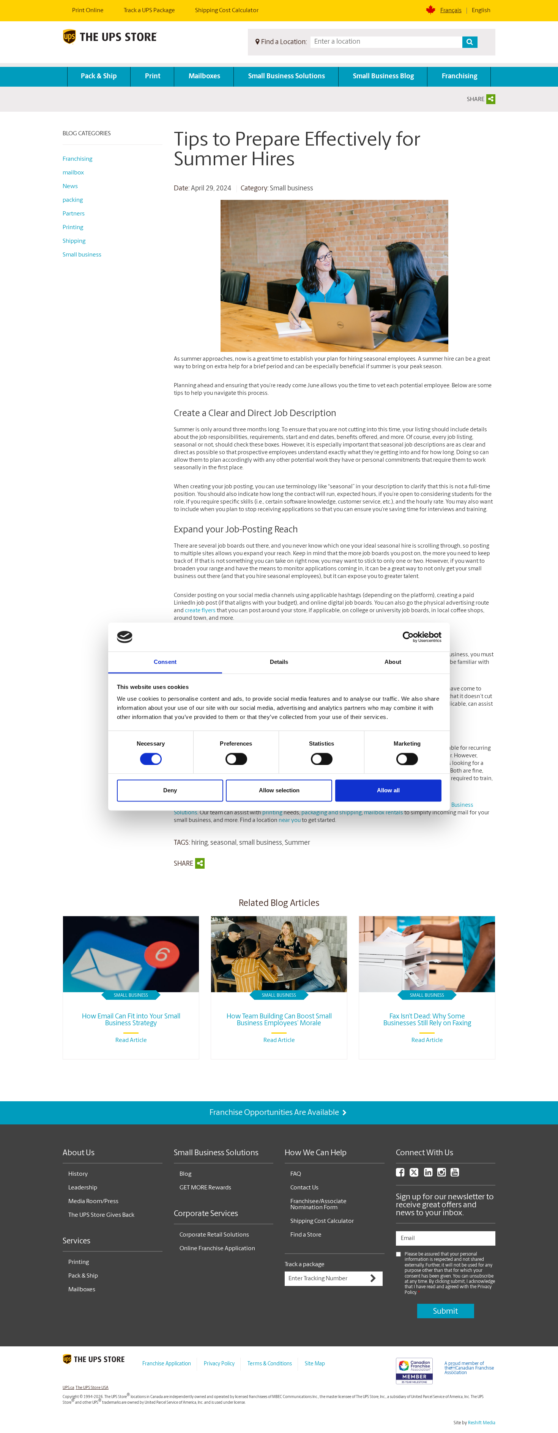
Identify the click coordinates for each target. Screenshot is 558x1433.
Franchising (459, 76)
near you (290, 820)
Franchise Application (166, 1364)
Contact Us (304, 1188)
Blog (185, 1174)
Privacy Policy (219, 1364)
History (78, 1174)
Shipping (74, 241)
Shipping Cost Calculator (227, 11)
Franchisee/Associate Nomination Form (318, 1205)
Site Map (315, 1364)
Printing (73, 228)
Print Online (88, 11)
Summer (297, 843)
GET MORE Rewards (205, 1188)
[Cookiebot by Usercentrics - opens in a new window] (408, 637)
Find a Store (306, 1235)
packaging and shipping (331, 813)
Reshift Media (481, 1423)
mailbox (73, 173)
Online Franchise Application (217, 1249)
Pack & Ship (99, 76)
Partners (74, 214)
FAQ (295, 1174)
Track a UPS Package (149, 11)
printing (272, 813)
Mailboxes (204, 76)
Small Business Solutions (286, 76)
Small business (291, 188)
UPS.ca (68, 1388)
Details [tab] (279, 662)
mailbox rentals (383, 813)
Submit (445, 1312)
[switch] (236, 759)
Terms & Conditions (269, 1364)
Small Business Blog (383, 76)
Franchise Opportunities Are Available (275, 1113)
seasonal (223, 843)
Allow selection (279, 790)
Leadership (82, 1188)
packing (73, 200)
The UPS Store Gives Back (101, 1215)
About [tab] (393, 662)
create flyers (200, 611)
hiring (199, 843)
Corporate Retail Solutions (214, 1235)
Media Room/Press (93, 1202)
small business (260, 843)
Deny (170, 790)
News (70, 187)
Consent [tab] (165, 662)
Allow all (388, 790)
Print (153, 76)
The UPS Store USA (92, 1388)
